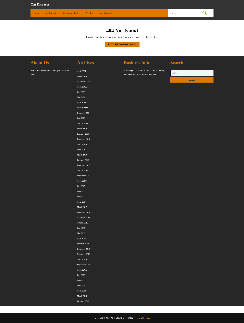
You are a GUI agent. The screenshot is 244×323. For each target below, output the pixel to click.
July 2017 (81, 186)
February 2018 (83, 160)
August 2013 (82, 270)
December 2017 (83, 165)
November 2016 (83, 218)
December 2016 (83, 212)
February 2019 (83, 134)
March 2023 (82, 76)
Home (36, 13)
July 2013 (81, 275)
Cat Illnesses (51, 13)
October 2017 (82, 170)
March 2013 (82, 296)
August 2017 (82, 181)
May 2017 (81, 197)
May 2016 (81, 233)
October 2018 (82, 144)
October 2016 (82, 223)
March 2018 (82, 155)
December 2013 (83, 249)
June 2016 (81, 228)
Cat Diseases (40, 4)
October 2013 (82, 259)
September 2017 (83, 176)
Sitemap (146, 318)
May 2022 (81, 97)
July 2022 (81, 92)
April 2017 (81, 202)
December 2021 (83, 113)
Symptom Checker (72, 13)
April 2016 (81, 238)
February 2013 (83, 301)
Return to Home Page (124, 45)
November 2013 (83, 254)
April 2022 (81, 102)
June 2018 (81, 150)
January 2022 (82, 108)
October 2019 (82, 123)
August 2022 (82, 87)
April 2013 (81, 291)
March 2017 (82, 207)
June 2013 (81, 280)
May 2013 (81, 286)
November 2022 (83, 82)
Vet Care (90, 13)
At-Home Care (107, 13)
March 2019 (82, 129)
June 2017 (81, 191)
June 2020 (81, 118)
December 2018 (83, 139)
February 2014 (83, 244)
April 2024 (81, 71)
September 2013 (83, 265)
